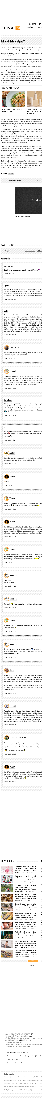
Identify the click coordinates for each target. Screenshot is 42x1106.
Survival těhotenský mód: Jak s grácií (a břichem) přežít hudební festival (21, 1077)
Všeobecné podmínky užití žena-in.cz (18, 1052)
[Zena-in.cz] (11, 28)
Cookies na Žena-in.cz (13, 1059)
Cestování (32, 24)
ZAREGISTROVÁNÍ (30, 251)
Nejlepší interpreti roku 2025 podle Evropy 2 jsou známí (21, 1090)
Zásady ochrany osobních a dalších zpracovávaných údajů (24, 1056)
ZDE (31, 1034)
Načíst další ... (33, 961)
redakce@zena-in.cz (25, 1040)
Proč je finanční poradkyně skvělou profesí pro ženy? (20, 1087)
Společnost (30, 27)
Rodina (39, 181)
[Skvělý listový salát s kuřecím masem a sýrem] (13, 99)
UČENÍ (11, 174)
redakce (29, 1036)
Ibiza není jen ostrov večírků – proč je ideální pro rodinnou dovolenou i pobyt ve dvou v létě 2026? (21, 1080)
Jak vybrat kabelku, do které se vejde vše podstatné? (20, 1083)
